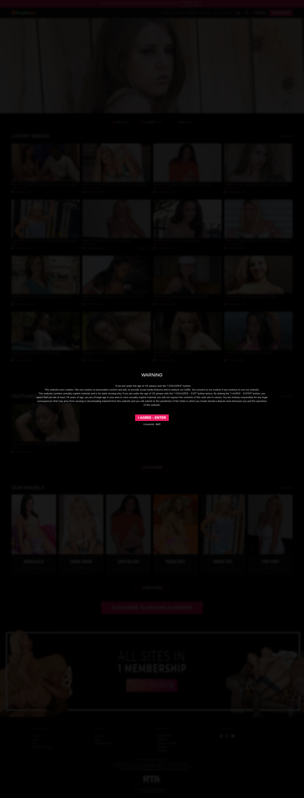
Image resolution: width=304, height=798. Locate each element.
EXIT (158, 424)
